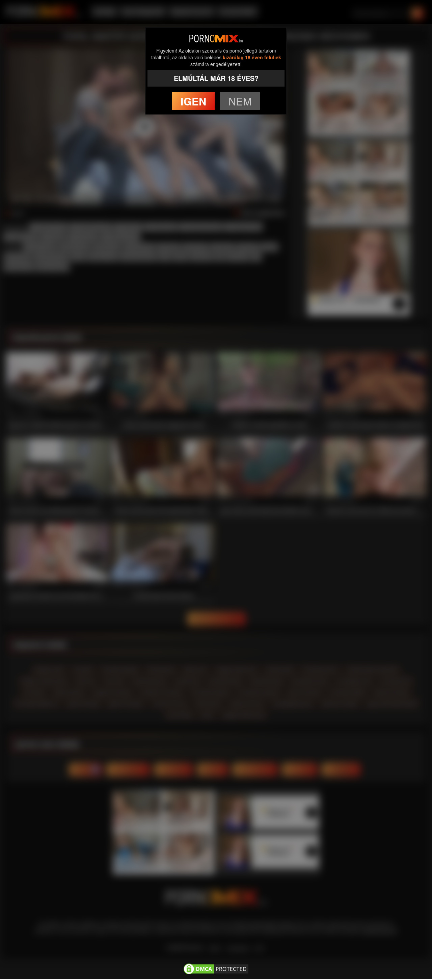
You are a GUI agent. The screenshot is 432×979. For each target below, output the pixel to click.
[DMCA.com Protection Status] (216, 967)
